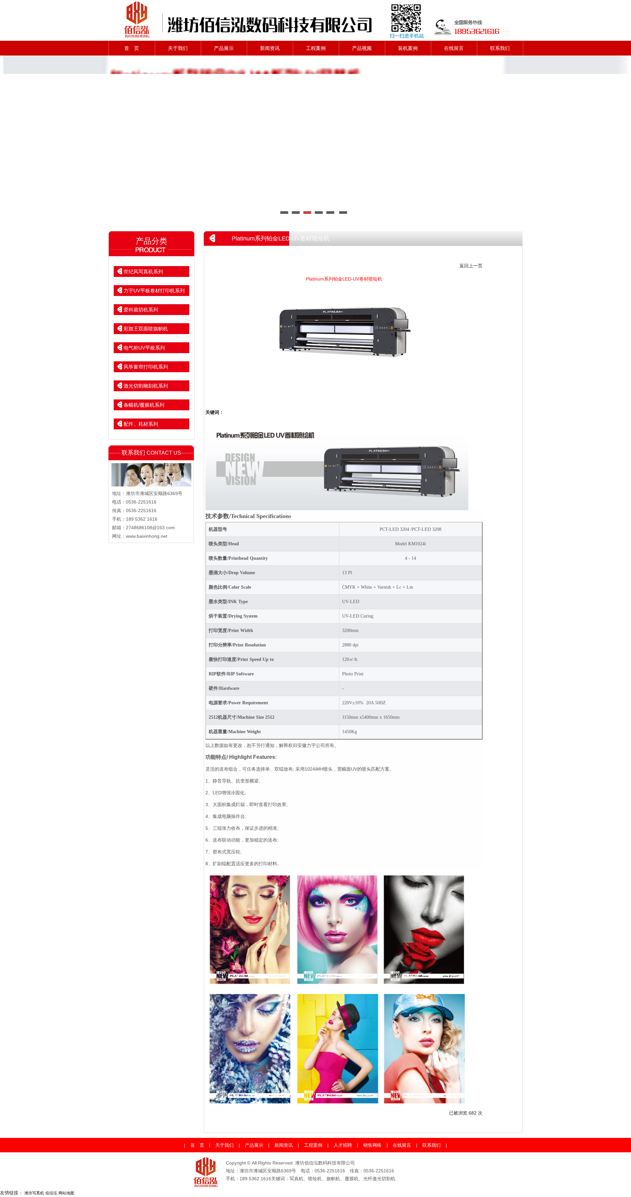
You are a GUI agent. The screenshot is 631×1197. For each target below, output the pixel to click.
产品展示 (224, 48)
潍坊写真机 (34, 1193)
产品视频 (362, 48)
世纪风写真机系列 (143, 271)
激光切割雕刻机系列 (146, 386)
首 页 (131, 48)
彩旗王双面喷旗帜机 (146, 328)
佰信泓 (51, 1193)
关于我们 (178, 48)
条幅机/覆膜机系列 (144, 405)
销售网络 (372, 1145)
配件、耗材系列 (141, 424)
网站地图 (66, 1193)
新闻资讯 (270, 48)
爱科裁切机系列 (141, 309)
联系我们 (500, 48)
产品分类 (151, 241)
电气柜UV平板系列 (144, 347)
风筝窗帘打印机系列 (146, 367)
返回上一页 (470, 265)
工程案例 (316, 48)
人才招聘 (343, 1145)
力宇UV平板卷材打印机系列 (154, 290)
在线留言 (454, 48)
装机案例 (408, 48)
